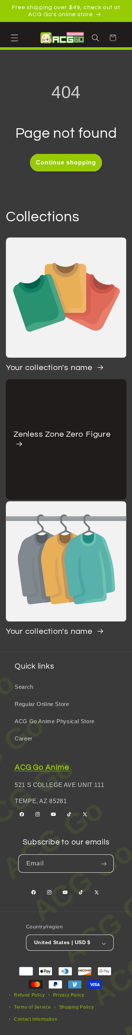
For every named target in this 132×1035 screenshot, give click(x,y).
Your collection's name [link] (50, 367)
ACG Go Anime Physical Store (55, 721)
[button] (15, 37)
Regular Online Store (42, 704)
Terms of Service (32, 1007)
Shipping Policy (76, 1007)
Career (24, 739)
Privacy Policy (68, 995)
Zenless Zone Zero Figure (62, 434)
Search (24, 687)
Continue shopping (66, 162)
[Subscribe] (104, 863)
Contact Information (35, 1019)
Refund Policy (29, 995)
